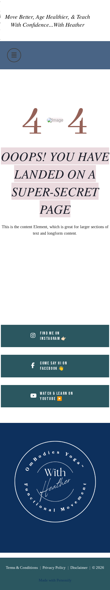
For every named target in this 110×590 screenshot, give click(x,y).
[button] (14, 55)
